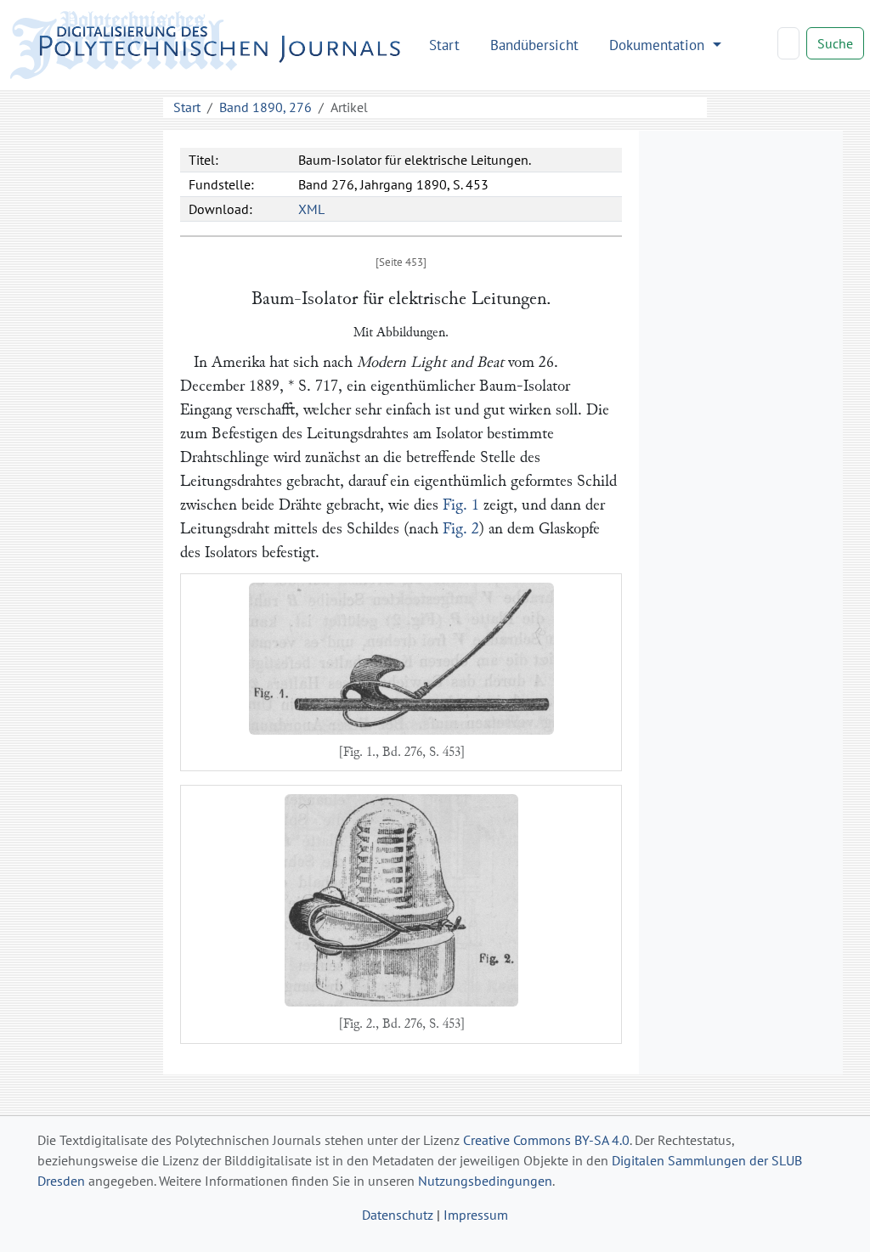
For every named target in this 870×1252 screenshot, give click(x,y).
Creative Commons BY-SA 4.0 (546, 1139)
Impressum (475, 1214)
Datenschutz (397, 1214)
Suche (835, 43)
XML (311, 208)
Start (444, 44)
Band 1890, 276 (265, 107)
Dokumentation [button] (659, 44)
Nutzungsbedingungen (485, 1180)
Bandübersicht (534, 44)
